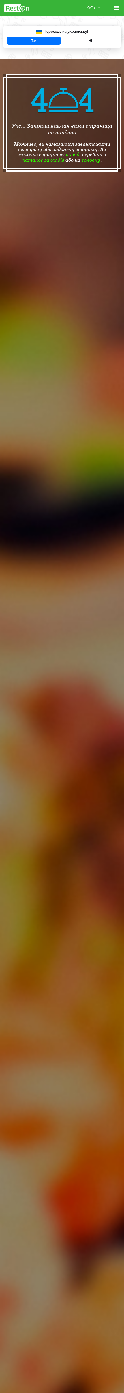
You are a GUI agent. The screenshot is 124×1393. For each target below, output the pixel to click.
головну (91, 160)
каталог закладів (43, 160)
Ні (90, 41)
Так (34, 41)
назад (72, 154)
